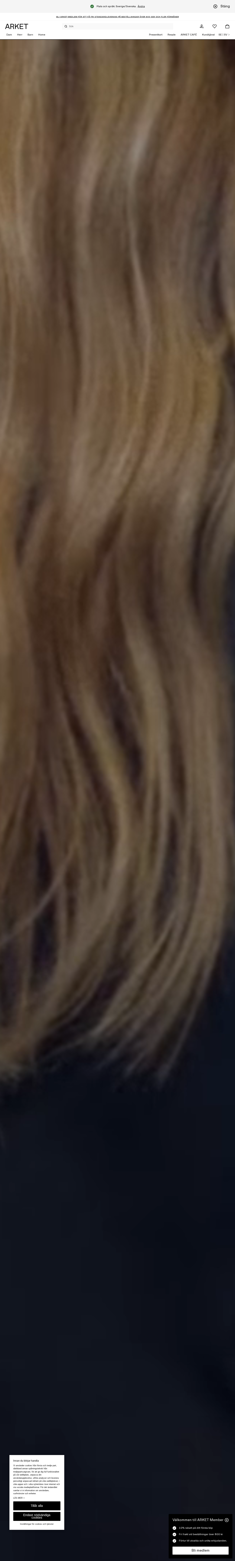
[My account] (201, 26)
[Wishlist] (214, 26)
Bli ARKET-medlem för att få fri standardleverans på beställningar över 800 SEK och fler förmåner (117, 16)
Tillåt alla (37, 1505)
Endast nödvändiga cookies (36, 1516)
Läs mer (19, 1498)
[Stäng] (227, 1520)
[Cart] (227, 26)
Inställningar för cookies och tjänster (37, 1524)
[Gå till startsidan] (16, 26)
